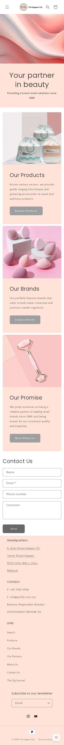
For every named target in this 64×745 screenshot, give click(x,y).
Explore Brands (25, 319)
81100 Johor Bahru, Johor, (22, 563)
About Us (12, 664)
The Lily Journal (16, 680)
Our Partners (14, 656)
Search (11, 632)
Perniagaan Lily (27, 739)
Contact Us (13, 672)
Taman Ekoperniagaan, (21, 555)
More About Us (25, 438)
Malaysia (12, 570)
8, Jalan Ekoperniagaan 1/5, (23, 548)
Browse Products (26, 210)
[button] (7, 7)
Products (12, 640)
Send (13, 528)
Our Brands (13, 648)
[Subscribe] (48, 703)
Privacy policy (45, 739)
